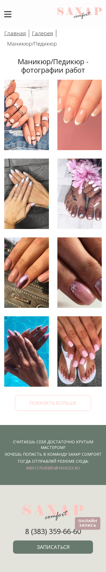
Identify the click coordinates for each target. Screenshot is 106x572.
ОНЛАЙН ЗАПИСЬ (87, 523)
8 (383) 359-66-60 (53, 531)
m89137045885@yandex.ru (53, 468)
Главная (15, 33)
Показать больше (53, 403)
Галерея (42, 33)
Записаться (53, 547)
